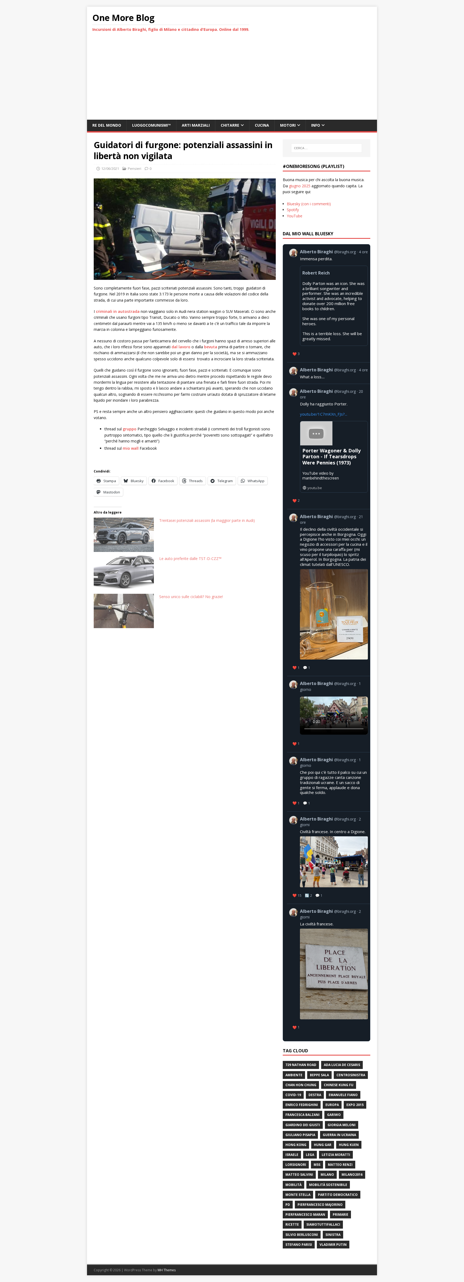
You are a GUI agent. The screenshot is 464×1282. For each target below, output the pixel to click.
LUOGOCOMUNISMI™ (151, 125)
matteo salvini (299, 1174)
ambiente (293, 1075)
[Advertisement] (232, 79)
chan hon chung (300, 1085)
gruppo (129, 428)
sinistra (332, 1234)
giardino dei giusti (302, 1125)
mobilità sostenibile (328, 1184)
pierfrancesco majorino (320, 1204)
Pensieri (134, 168)
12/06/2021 (110, 168)
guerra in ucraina (339, 1135)
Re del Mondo (106, 125)
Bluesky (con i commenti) (309, 203)
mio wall (131, 448)
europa (332, 1104)
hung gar (322, 1144)
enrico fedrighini (301, 1104)
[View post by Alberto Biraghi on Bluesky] (328, 373)
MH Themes (167, 1270)
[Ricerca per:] (326, 148)
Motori (288, 125)
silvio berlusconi (301, 1234)
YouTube (294, 215)
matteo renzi (340, 1164)
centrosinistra (350, 1075)
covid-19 (293, 1095)
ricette (292, 1224)
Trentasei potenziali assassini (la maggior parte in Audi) (207, 520)
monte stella (297, 1194)
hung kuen (349, 1144)
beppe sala (319, 1075)
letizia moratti (336, 1154)
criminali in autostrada (118, 311)
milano (327, 1174)
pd (287, 1204)
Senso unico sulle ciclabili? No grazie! (191, 596)
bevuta (210, 346)
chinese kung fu (338, 1085)
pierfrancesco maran (305, 1214)
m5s (317, 1164)
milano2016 (352, 1174)
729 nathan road (300, 1065)
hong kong (295, 1144)
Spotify (293, 209)
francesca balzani (302, 1114)
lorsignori (295, 1164)
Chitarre (230, 125)
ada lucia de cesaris (342, 1065)
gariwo (334, 1114)
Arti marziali (196, 125)
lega (310, 1154)
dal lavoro (181, 346)
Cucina (262, 125)
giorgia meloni (342, 1125)
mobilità (293, 1184)
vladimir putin (333, 1244)
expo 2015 (355, 1104)
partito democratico (338, 1194)
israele (291, 1154)
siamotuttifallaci (323, 1224)
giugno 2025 (299, 185)
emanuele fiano (343, 1095)
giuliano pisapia (300, 1135)
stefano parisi (298, 1244)
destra (315, 1095)
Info (315, 125)
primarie (340, 1214)
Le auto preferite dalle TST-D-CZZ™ (190, 558)
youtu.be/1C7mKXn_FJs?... (323, 414)
